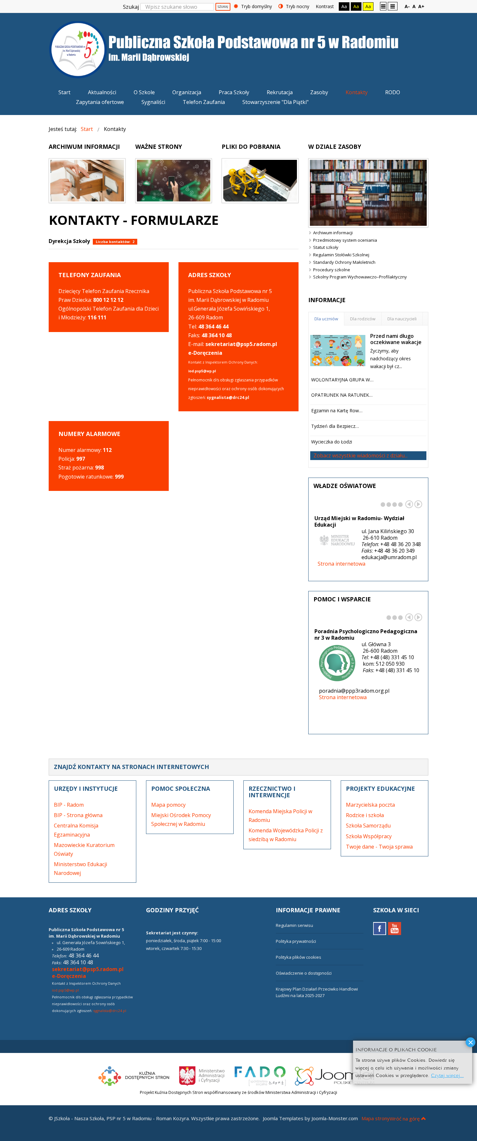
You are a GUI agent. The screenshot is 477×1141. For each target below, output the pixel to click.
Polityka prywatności (296, 941)
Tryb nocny (297, 6)
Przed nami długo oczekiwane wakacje (396, 339)
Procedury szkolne (331, 270)
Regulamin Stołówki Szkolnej (341, 255)
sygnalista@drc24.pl (109, 1010)
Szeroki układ (393, 6)
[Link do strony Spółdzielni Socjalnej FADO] (260, 1075)
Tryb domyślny (256, 6)
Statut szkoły (325, 247)
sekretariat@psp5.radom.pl (88, 969)
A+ (421, 6)
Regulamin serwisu (294, 925)
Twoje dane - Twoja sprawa (379, 846)
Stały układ (383, 6)
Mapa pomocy (168, 804)
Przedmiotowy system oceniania (345, 240)
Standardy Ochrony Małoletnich (344, 262)
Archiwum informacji (333, 233)
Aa (344, 6)
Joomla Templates (283, 1118)
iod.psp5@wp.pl (65, 990)
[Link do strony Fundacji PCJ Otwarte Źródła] (337, 1075)
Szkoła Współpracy (369, 836)
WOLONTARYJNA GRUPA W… (342, 380)
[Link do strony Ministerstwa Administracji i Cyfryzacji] (202, 1075)
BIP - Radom (69, 804)
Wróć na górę (405, 1118)
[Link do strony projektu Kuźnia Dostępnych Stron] (134, 1075)
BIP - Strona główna (78, 815)
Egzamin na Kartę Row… (336, 410)
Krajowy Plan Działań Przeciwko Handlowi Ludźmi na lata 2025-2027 (317, 992)
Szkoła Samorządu (368, 825)
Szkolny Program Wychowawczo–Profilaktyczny (360, 277)
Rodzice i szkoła (365, 815)
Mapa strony (375, 1118)
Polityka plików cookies (298, 957)
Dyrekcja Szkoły (69, 241)
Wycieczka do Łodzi (331, 442)
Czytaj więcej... (447, 1075)
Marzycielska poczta (370, 804)
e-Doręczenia (205, 352)
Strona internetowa (341, 563)
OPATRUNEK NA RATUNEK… (342, 395)
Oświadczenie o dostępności (304, 973)
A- (407, 6)
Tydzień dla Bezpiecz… (335, 426)
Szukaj (131, 7)
